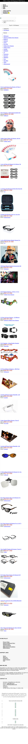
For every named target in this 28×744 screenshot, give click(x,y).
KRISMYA (6, 50)
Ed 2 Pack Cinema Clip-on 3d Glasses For (10, 497)
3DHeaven (6, 36)
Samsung (6, 55)
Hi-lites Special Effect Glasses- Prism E (10, 420)
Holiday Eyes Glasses (9, 45)
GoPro (5, 42)
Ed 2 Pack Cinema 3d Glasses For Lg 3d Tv (11, 523)
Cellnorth (6, 41)
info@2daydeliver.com (11, 684)
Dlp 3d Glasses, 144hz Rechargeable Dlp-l (11, 112)
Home (4, 4)
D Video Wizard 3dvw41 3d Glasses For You (11, 472)
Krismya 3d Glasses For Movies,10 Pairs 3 (11, 87)
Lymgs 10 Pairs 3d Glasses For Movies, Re (11, 164)
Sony (5, 59)
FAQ (4, 7)
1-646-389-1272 (10, 683)
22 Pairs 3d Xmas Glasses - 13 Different (10, 317)
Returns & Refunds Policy (9, 643)
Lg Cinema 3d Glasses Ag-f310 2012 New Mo (11, 188)
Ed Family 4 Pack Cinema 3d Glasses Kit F (11, 575)
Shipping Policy (6, 644)
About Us (5, 6)
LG (4, 52)
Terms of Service (7, 645)
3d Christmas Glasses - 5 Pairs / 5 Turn (10, 291)
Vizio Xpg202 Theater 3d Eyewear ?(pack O (11, 549)
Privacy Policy (6, 642)
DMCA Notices (6, 648)
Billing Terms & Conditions (9, 646)
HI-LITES (6, 44)
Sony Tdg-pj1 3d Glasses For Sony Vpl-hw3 (11, 627)
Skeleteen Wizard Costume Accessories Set (11, 266)
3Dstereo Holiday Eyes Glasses (11, 37)
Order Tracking (7, 10)
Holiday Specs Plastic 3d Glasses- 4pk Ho (10, 138)
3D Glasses (6, 30)
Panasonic (6, 54)
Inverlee (5, 49)
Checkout (5, 13)
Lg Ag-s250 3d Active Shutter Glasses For (10, 240)
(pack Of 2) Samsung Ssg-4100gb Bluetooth (11, 600)
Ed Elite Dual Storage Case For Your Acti (10, 214)
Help (4, 8)
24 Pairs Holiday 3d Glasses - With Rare (10, 369)
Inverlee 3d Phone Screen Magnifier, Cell (10, 394)
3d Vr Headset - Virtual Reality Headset (10, 343)
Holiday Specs (7, 47)
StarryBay (6, 60)
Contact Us (6, 11)
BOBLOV (6, 39)
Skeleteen (6, 57)
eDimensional (7, 64)
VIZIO (5, 62)
